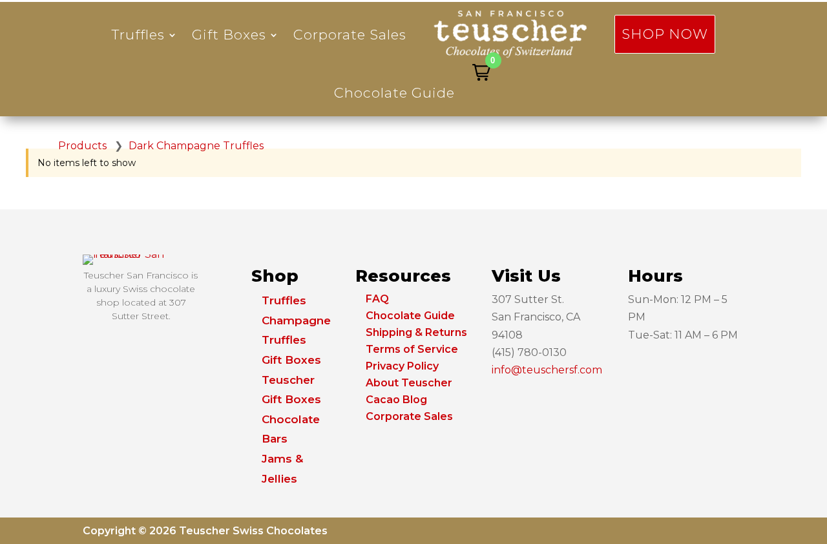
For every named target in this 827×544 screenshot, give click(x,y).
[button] (481, 72)
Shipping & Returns (416, 332)
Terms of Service (412, 349)
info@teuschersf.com (547, 370)
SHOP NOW (665, 34)
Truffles (138, 34)
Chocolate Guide (394, 93)
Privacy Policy (402, 366)
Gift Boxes (229, 34)
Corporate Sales (349, 34)
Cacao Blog (396, 399)
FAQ (377, 299)
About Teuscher (409, 383)
